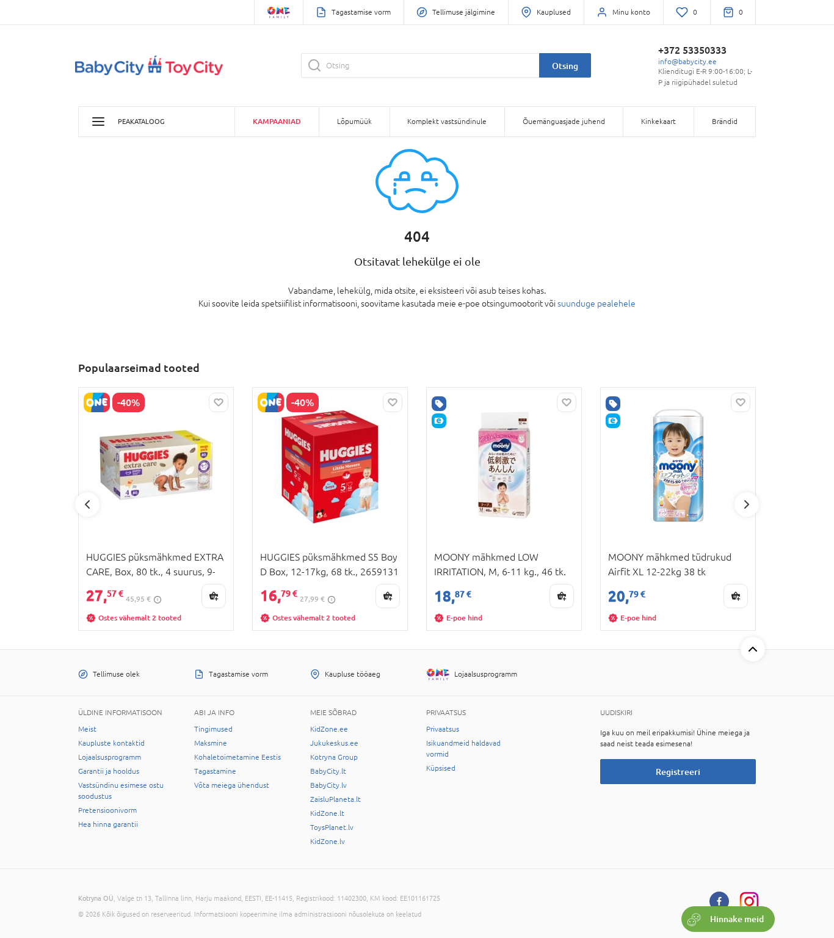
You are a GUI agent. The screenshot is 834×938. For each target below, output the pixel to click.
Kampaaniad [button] (277, 121)
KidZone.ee (329, 729)
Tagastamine (215, 771)
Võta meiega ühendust (231, 785)
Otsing (565, 65)
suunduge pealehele (596, 303)
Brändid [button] (725, 121)
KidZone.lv (327, 841)
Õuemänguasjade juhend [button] (564, 121)
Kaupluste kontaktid (111, 743)
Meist (87, 729)
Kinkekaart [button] (658, 121)
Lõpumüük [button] (354, 121)
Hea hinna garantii (108, 824)
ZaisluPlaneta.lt (335, 799)
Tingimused (213, 729)
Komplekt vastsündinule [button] (447, 121)
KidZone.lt (327, 813)
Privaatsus (442, 729)
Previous (87, 504)
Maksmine (210, 743)
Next (746, 504)
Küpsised (440, 768)
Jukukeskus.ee (334, 743)
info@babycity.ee (687, 61)
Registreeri (678, 771)
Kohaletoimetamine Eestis (237, 757)
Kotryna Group (334, 757)
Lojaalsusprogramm (109, 757)
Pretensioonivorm (107, 810)
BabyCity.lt (328, 771)
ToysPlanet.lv (332, 827)
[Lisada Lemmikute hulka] (218, 402)
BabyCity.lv (328, 785)
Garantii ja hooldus (108, 771)
